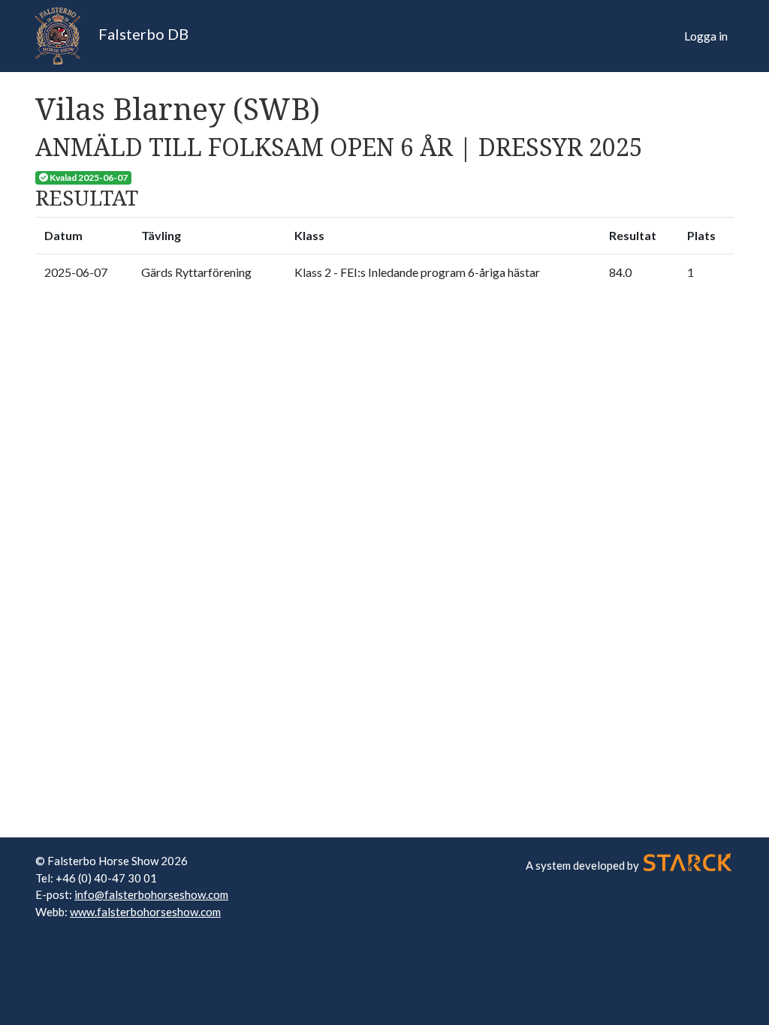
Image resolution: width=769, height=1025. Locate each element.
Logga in (706, 36)
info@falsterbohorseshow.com (151, 894)
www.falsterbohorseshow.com (145, 911)
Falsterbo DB (141, 34)
